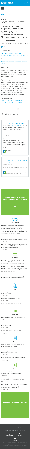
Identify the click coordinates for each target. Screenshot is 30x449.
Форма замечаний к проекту (9, 108)
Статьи (15, 342)
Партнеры (21, 428)
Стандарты (4, 19)
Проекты (15, 257)
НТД (15, 289)
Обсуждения (15, 222)
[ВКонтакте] (18, 109)
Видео (15, 369)
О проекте (6, 427)
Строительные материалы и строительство (13, 21)
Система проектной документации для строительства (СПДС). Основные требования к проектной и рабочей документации (14, 246)
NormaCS (8, 150)
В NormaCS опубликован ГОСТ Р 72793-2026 (11, 298)
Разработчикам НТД (9, 430)
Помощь (23, 430)
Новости (15, 314)
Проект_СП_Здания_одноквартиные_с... (12, 100)
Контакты (12, 427)
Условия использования (12, 428)
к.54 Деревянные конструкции (9, 23)
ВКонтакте (19, 435)
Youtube (15, 440)
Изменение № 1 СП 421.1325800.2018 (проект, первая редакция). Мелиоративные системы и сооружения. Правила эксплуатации (13, 277)
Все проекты (9, 14)
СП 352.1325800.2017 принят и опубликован (14, 123)
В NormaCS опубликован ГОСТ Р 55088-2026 (11, 303)
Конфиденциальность (20, 427)
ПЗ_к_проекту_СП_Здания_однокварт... (11, 102)
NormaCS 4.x (18, 430)
